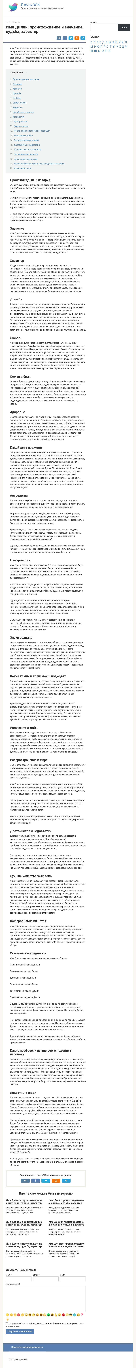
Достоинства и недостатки (27, 145)
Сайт (62, 1275)
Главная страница (13, 22)
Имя (9, 1275)
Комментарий (13, 1284)
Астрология (18, 117)
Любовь (17, 98)
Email (36, 1275)
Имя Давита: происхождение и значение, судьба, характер (24, 1223)
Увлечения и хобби (23, 135)
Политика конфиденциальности (27, 1347)
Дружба (17, 93)
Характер (17, 89)
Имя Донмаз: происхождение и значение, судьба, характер (66, 1245)
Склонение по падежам (25, 159)
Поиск (93, 22)
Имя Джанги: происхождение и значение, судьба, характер (24, 1202)
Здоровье (18, 107)
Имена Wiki (31, 4)
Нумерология (20, 121)
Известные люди (22, 168)
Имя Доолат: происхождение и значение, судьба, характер (24, 1245)
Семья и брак (19, 102)
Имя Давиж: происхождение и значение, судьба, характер (66, 1223)
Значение (17, 84)
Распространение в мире (26, 140)
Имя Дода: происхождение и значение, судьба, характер (66, 1202)
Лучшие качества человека (27, 149)
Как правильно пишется (26, 154)
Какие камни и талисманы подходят (32, 131)
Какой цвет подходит (23, 112)
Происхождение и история (26, 79)
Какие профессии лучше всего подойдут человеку (39, 163)
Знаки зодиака (21, 126)
